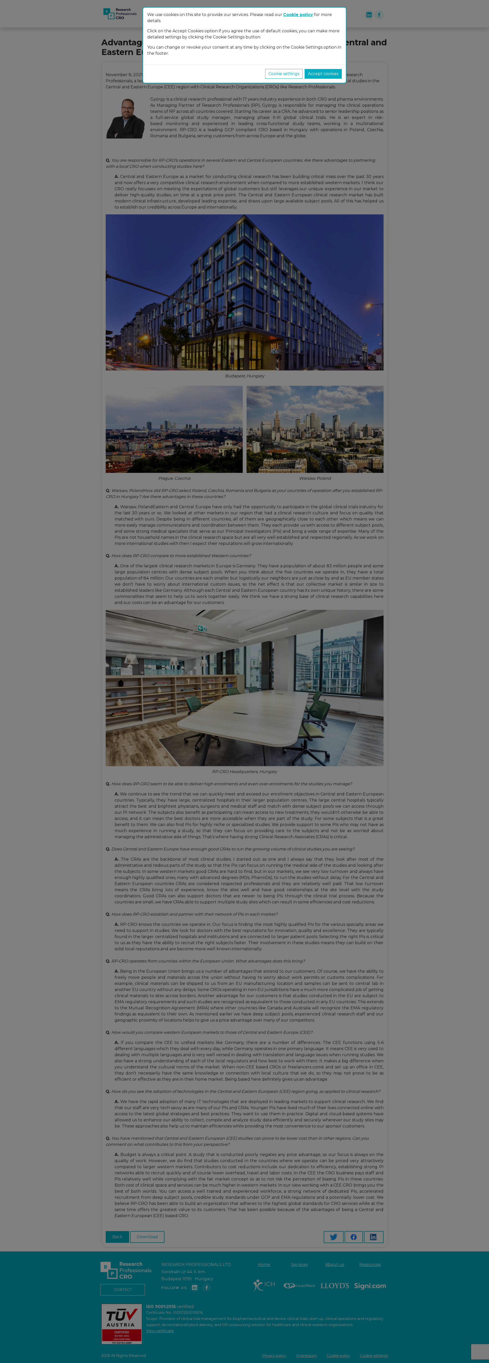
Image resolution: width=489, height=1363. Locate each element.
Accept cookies (323, 73)
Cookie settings (283, 73)
